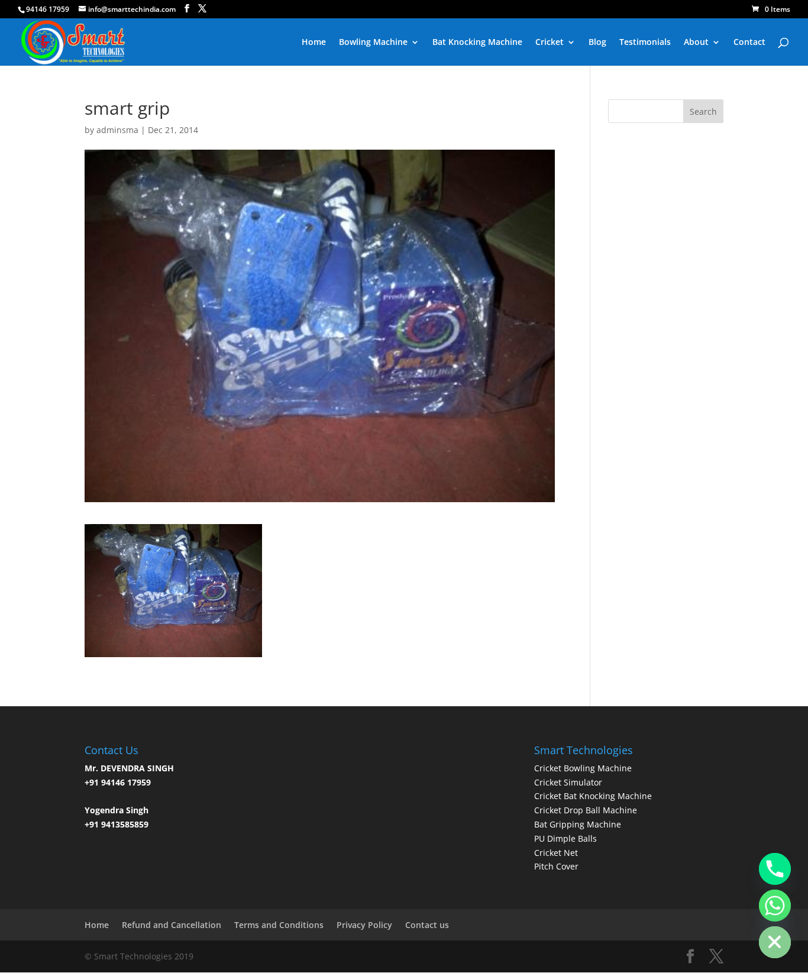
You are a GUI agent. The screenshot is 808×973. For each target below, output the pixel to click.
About (696, 42)
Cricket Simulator (568, 782)
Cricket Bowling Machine (583, 768)
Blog (597, 42)
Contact (749, 42)
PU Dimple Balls (565, 838)
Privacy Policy (364, 924)
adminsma (117, 129)
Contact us (427, 924)
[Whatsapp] (775, 906)
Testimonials (645, 42)
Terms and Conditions (279, 924)
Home (314, 42)
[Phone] (775, 869)
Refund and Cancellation (171, 924)
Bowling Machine (373, 42)
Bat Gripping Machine (577, 824)
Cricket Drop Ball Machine (585, 810)
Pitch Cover (556, 866)
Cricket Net (556, 852)
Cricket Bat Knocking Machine (593, 795)
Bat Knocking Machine (477, 42)
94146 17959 (47, 9)
